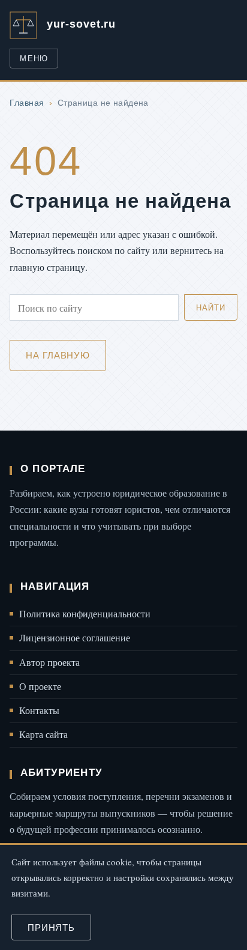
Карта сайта (43, 734)
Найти (210, 307)
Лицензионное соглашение (74, 638)
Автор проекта (49, 662)
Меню (33, 58)
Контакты (39, 710)
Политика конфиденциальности (84, 614)
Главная (27, 102)
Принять (51, 927)
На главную (58, 355)
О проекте (40, 686)
